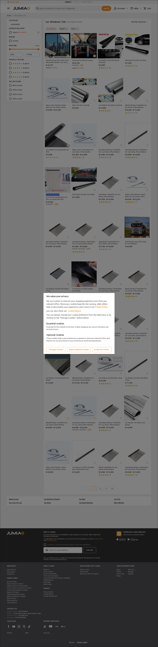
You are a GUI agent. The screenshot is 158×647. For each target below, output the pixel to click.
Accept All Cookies (101, 350)
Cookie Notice (74, 311)
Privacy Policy (101, 307)
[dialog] (79, 323)
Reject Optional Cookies (79, 350)
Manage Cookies (56, 350)
